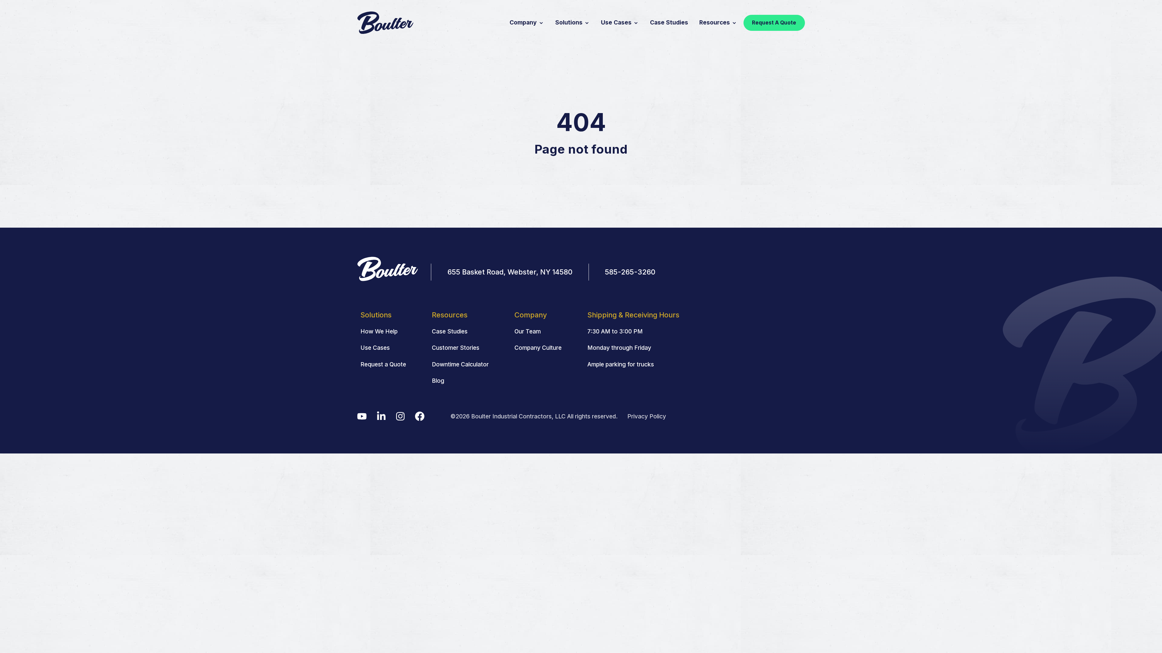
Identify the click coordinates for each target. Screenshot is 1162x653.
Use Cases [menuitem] (375, 347)
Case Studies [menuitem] (450, 331)
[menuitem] (633, 315)
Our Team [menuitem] (527, 331)
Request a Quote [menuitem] (383, 364)
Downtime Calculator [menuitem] (460, 364)
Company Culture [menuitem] (538, 347)
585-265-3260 (630, 272)
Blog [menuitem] (438, 380)
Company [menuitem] (530, 314)
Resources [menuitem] (450, 314)
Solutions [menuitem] (376, 314)
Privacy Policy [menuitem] (646, 416)
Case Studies (669, 22)
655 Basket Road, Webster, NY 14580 (510, 272)
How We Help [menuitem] (379, 331)
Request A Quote (774, 23)
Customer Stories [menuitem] (455, 347)
